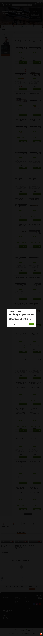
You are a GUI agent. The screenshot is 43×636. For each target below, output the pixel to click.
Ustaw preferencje (12, 324)
